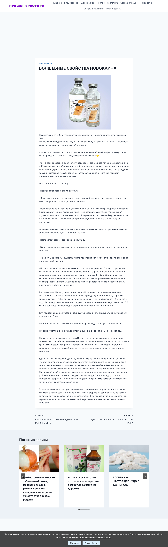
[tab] (79, 509)
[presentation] (39, 458)
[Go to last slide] (23, 476)
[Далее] (145, 476)
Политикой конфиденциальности (95, 537)
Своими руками (128, 3)
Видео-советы (113, 8)
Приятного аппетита (107, 3)
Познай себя (145, 3)
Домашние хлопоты (94, 8)
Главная (57, 3)
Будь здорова (71, 3)
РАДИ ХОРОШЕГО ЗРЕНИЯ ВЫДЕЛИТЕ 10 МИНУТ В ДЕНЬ (56, 419)
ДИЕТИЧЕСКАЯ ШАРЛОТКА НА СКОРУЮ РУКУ (112, 419)
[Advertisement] (84, 30)
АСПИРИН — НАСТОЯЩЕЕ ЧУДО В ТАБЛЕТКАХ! (126, 481)
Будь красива (87, 3)
